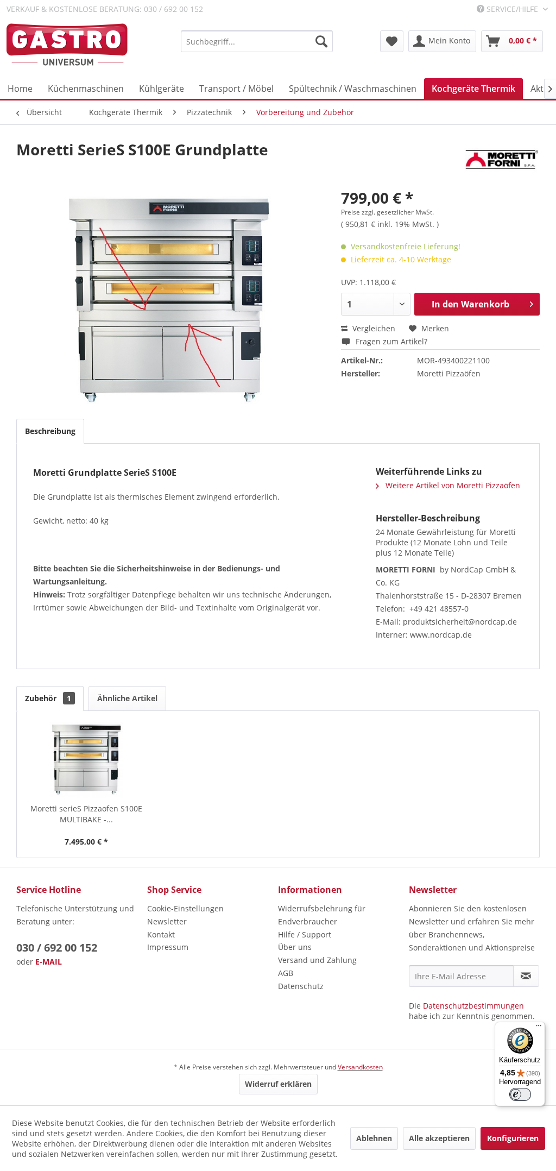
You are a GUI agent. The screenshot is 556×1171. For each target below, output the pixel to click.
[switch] (520, 1094)
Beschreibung (50, 431)
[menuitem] (257, 41)
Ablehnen (374, 1138)
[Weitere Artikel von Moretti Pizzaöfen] (502, 160)
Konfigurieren (513, 1138)
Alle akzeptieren (439, 1138)
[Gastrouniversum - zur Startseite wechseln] (67, 45)
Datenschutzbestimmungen (473, 1005)
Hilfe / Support (304, 934)
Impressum (167, 947)
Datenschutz (301, 986)
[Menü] (538, 1028)
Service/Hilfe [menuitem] (512, 9)
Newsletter (167, 921)
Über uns (295, 947)
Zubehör (48, 698)
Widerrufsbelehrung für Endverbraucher (321, 915)
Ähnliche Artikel (127, 698)
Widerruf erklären (278, 1084)
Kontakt (161, 934)
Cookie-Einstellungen (185, 908)
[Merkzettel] (391, 41)
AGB (285, 973)
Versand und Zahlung (317, 960)
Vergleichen (372, 328)
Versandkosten (360, 1067)
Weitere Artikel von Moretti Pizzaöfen (451, 485)
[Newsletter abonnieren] (526, 976)
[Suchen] (321, 41)
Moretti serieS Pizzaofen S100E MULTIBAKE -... (86, 813)
